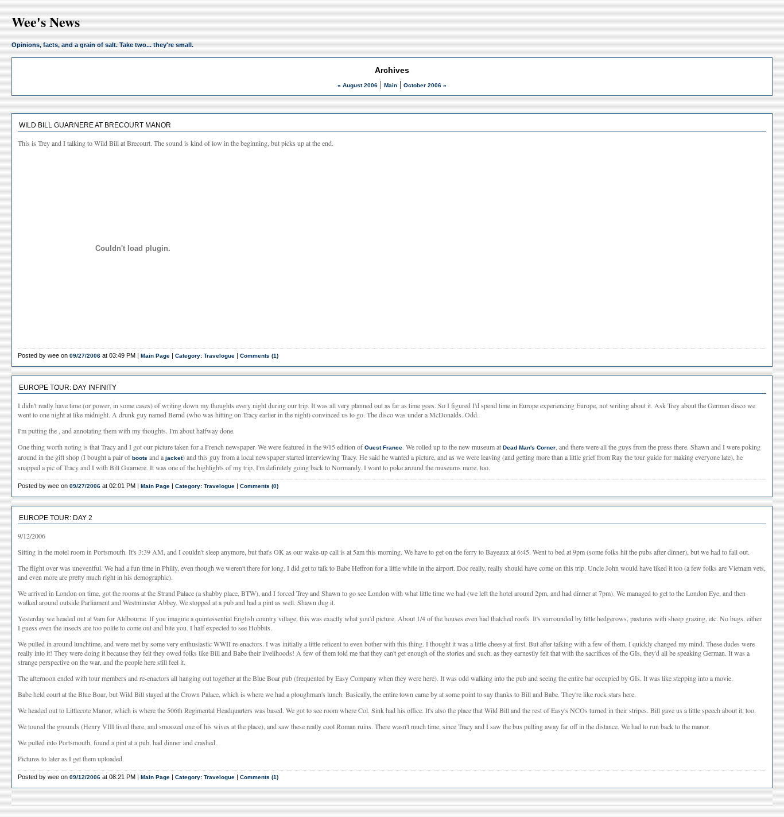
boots (140, 458)
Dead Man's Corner (529, 447)
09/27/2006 (84, 356)
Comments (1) (259, 356)
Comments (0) (259, 486)
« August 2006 (357, 85)
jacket (174, 458)
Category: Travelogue (205, 356)
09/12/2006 (84, 777)
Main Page (155, 356)
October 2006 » (425, 85)
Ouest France (383, 447)
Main (390, 85)
